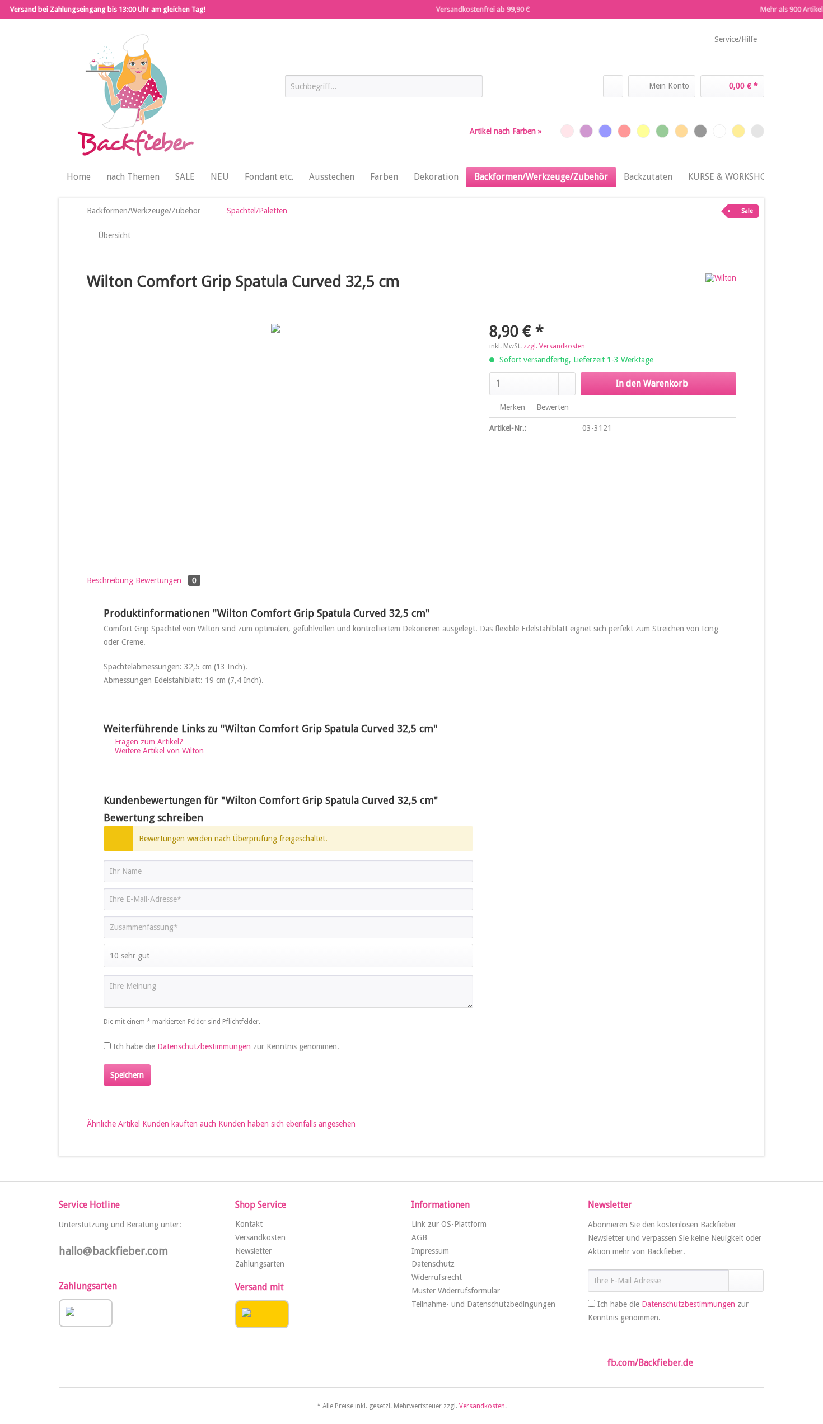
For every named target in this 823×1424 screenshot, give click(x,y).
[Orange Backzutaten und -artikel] (681, 131)
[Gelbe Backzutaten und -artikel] (643, 131)
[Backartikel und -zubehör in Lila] (586, 131)
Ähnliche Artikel (113, 1123)
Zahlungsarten (259, 1263)
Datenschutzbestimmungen (204, 1046)
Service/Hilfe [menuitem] (735, 39)
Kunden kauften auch (179, 1123)
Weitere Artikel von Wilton (158, 750)
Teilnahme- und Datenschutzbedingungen (483, 1304)
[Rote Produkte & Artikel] (624, 131)
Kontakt (249, 1224)
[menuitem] (384, 90)
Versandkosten (260, 1237)
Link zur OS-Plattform (449, 1224)
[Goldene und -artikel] (738, 131)
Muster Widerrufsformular (456, 1290)
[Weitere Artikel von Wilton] (720, 293)
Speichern (127, 1075)
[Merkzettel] (613, 86)
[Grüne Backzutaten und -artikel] (662, 131)
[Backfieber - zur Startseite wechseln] (134, 95)
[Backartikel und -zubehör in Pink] (567, 131)
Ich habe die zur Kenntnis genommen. (226, 1046)
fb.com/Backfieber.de (650, 1362)
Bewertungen (166, 580)
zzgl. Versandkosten (554, 346)
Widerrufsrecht (437, 1277)
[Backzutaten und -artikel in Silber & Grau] (757, 131)
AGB (419, 1237)
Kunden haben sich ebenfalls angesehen (287, 1123)
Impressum (430, 1250)
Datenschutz (433, 1263)
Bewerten (551, 407)
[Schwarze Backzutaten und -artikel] (700, 131)
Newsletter (253, 1250)
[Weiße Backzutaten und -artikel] (719, 131)
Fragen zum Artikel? (148, 741)
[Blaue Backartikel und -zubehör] (605, 131)
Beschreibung (110, 580)
